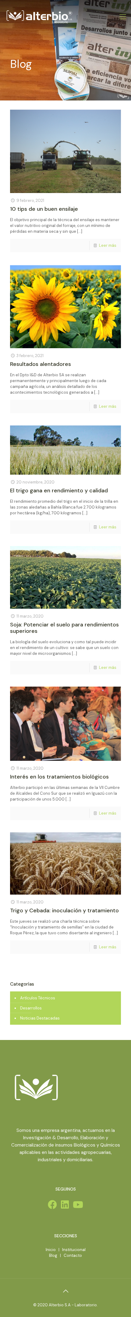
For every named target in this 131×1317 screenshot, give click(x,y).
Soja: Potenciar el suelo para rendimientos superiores (64, 628)
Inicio (51, 1249)
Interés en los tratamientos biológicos (59, 776)
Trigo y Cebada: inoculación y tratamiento (64, 910)
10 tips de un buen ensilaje (44, 209)
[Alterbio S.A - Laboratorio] (39, 16)
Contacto (73, 1255)
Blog (53, 1255)
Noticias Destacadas (40, 1018)
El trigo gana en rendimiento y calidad (59, 490)
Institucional (74, 1249)
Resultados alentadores (40, 364)
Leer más (107, 245)
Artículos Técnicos (37, 998)
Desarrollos (31, 1008)
